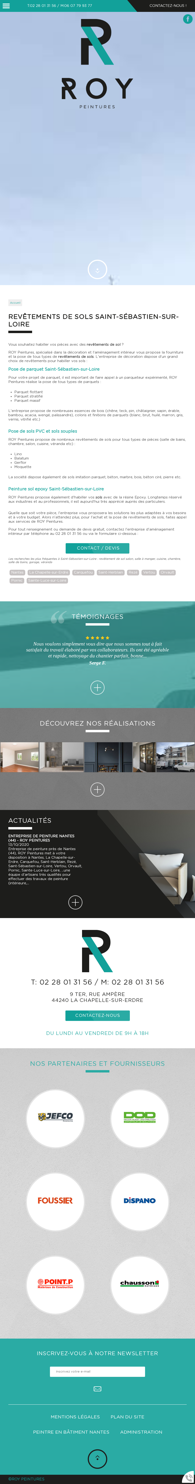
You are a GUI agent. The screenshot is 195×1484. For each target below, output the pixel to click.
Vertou (149, 572)
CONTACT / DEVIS (97, 548)
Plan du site (127, 1417)
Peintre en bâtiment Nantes (71, 1432)
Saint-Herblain (110, 572)
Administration (141, 1432)
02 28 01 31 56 (43, 6)
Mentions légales (75, 1417)
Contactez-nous (97, 1016)
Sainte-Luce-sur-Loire (47, 580)
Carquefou (83, 572)
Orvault (167, 572)
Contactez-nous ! (168, 6)
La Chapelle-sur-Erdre (48, 572)
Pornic (17, 580)
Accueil (15, 302)
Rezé (133, 572)
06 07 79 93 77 (78, 6)
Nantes (17, 572)
